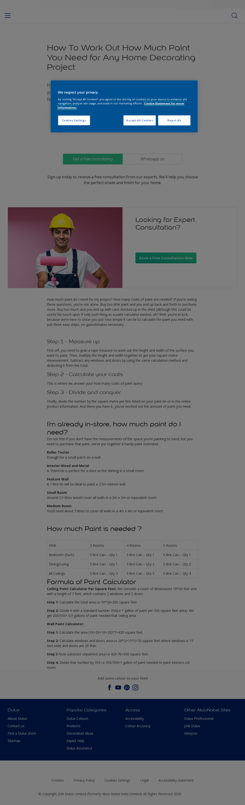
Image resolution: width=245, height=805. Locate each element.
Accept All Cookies (139, 120)
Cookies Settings (74, 120)
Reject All (174, 120)
